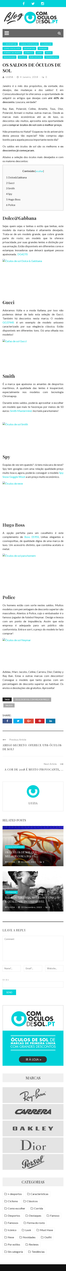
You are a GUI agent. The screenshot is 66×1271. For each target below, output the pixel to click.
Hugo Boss (13, 199)
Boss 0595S (31, 536)
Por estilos (36, 57)
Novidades (9, 57)
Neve (48, 53)
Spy (9, 193)
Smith (10, 188)
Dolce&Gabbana (16, 177)
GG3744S (8, 322)
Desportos (29, 48)
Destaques (35, 1215)
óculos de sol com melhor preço (32, 699)
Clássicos (46, 44)
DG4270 (22, 254)
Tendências (52, 57)
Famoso (43, 48)
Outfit (22, 57)
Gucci (10, 182)
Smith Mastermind (21, 410)
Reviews (34, 1244)
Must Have (46, 1230)
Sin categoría (15, 1251)
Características (28, 44)
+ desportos (10, 44)
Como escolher (12, 48)
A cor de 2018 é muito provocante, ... (34, 769)
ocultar (39, 171)
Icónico (29, 53)
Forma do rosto (12, 53)
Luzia (9, 77)
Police (10, 204)
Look (39, 53)
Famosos (13, 1222)
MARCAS (33, 1077)
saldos (9, 705)
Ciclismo (13, 1201)
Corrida (38, 1208)
